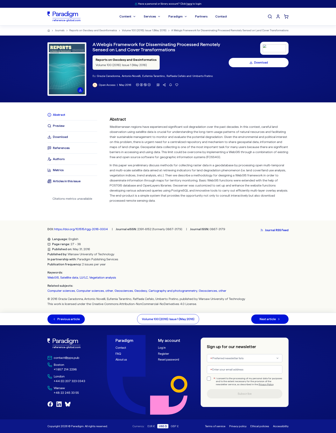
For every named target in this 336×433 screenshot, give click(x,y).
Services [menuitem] (150, 16)
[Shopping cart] (286, 16)
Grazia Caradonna (108, 76)
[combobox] (244, 358)
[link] (72, 343)
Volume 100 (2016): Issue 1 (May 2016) (144, 30)
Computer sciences (61, 291)
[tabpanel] (199, 159)
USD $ (163, 426)
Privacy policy (238, 426)
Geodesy (140, 291)
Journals (60, 30)
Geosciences (124, 291)
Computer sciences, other (94, 291)
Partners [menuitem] (201, 16)
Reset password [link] (168, 359)
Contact (121, 347)
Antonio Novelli (131, 76)
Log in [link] (162, 347)
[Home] (48, 30)
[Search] (270, 16)
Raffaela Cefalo (176, 76)
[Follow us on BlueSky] (68, 404)
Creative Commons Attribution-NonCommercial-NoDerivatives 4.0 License (144, 304)
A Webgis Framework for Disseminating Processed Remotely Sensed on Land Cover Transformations (230, 30)
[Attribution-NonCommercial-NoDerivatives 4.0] (143, 85)
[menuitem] (278, 16)
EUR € (151, 426)
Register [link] (163, 353)
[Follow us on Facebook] (50, 404)
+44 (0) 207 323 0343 (69, 381)
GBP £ (175, 426)
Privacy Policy (266, 384)
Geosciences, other (212, 291)
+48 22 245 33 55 (66, 393)
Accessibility (281, 426)
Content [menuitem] (125, 16)
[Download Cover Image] (80, 90)
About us (121, 359)
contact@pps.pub (66, 358)
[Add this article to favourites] (176, 85)
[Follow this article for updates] (170, 85)
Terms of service (215, 426)
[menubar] (173, 16)
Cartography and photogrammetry (173, 291)
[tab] (72, 115)
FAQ (118, 353)
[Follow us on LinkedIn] (59, 404)
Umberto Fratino (202, 76)
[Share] (164, 85)
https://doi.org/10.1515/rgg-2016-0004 (81, 229)
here (189, 3)
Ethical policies (259, 426)
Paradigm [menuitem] (175, 16)
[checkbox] (209, 379)
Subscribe (245, 394)
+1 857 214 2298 (65, 369)
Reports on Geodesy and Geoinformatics (93, 30)
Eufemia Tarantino (153, 76)
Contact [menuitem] (221, 16)
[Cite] (158, 85)
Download (261, 62)
